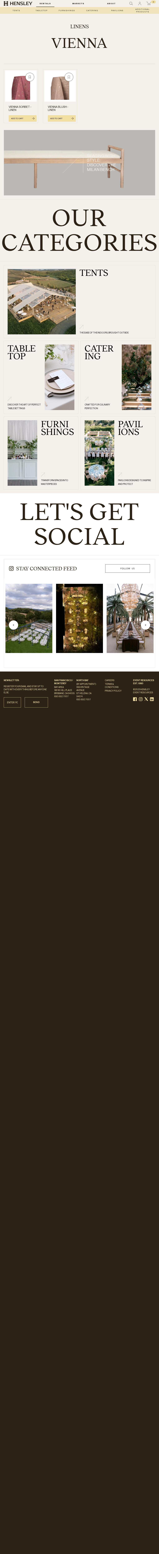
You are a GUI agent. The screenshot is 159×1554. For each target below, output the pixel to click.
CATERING (92, 10)
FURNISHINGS (67, 10)
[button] (29, 77)
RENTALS (45, 3)
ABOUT (111, 3)
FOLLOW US (127, 568)
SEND (36, 702)
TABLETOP (42, 10)
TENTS (16, 10)
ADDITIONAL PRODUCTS (142, 10)
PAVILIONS (117, 10)
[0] (148, 3)
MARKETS (78, 3)
